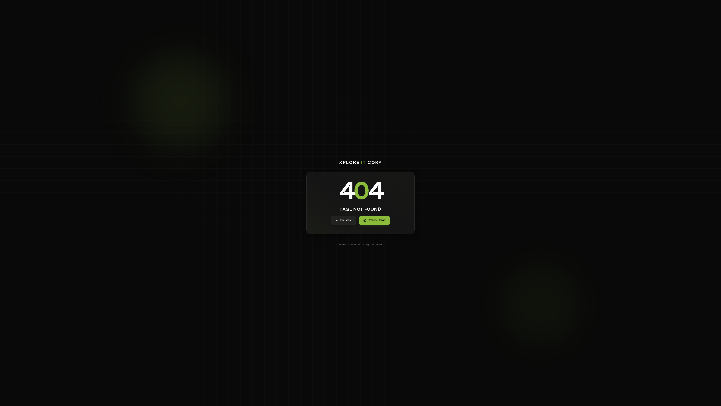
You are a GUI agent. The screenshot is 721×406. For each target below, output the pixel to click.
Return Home (377, 220)
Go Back (345, 220)
